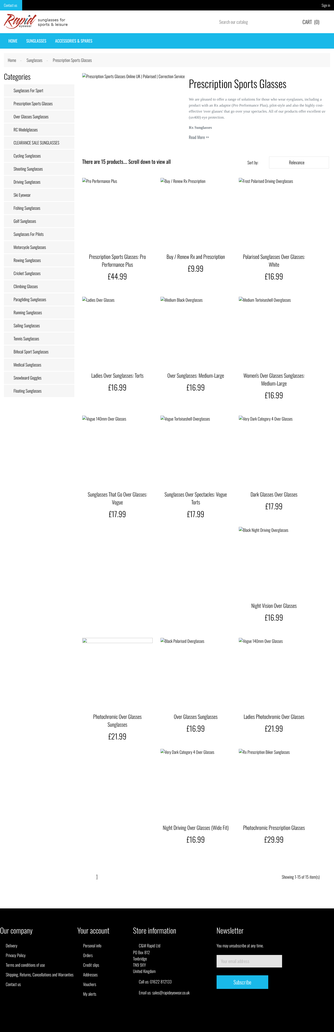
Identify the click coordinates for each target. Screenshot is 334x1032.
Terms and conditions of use (25, 965)
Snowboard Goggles (27, 378)
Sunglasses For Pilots (29, 234)
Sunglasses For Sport (28, 90)
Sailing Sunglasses (27, 325)
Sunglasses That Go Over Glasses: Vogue (117, 498)
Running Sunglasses (28, 312)
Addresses (90, 974)
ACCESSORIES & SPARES (73, 41)
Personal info (92, 945)
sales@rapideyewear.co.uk (170, 992)
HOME (12, 41)
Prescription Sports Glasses (33, 103)
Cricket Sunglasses (27, 273)
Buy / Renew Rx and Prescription (195, 256)
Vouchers (89, 984)
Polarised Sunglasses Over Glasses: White (274, 260)
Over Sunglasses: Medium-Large (195, 375)
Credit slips (91, 965)
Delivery (11, 945)
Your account (93, 930)
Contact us (13, 984)
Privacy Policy (16, 955)
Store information (154, 930)
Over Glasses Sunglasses (31, 116)
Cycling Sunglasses (27, 156)
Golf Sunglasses (25, 221)
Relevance (307, 162)
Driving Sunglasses (27, 182)
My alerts (89, 994)
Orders (88, 955)
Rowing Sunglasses (27, 260)
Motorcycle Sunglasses (30, 247)
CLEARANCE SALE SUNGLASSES (36, 142)
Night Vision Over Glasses (274, 605)
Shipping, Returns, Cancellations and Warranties (40, 974)
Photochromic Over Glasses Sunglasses (117, 720)
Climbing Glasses (26, 286)
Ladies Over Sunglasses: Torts (117, 375)
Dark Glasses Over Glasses (273, 494)
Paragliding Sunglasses (30, 299)
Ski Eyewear (22, 195)
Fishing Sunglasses (27, 208)
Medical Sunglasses (27, 365)
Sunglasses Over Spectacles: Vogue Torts (195, 498)
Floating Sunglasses (27, 391)
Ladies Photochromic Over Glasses (274, 716)
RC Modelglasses (26, 129)
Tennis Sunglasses (26, 338)
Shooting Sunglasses (28, 169)
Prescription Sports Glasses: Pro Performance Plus (117, 260)
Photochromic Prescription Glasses (274, 827)
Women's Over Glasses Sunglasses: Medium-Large (274, 379)
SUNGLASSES (36, 41)
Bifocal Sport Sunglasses (31, 351)
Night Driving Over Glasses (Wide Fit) (196, 827)
